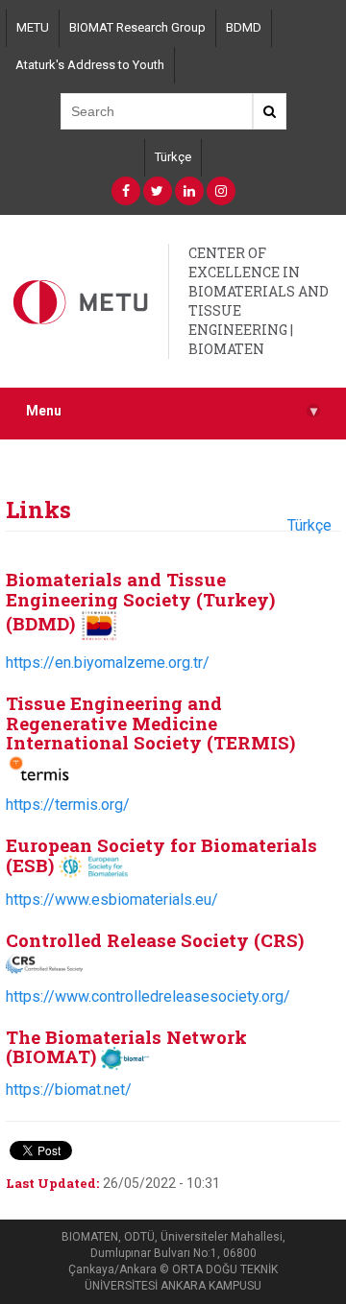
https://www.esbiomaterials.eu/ (112, 899)
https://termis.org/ (68, 804)
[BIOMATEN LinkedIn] (189, 191)
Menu (171, 411)
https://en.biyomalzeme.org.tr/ (108, 662)
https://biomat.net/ (69, 1089)
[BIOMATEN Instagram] (221, 191)
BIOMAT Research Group (137, 27)
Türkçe (173, 157)
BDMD (243, 27)
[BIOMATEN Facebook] (125, 191)
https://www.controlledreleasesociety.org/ (148, 996)
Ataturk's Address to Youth (89, 65)
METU (32, 27)
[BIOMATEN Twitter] (157, 191)
